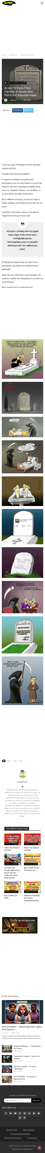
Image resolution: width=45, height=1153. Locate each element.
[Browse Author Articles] (22, 773)
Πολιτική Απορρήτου (12, 1138)
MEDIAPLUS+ (28, 1149)
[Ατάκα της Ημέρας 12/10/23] (32, 839)
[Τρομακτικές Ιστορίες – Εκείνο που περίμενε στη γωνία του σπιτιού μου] (7, 1059)
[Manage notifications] (39, 1148)
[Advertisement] (22, 30)
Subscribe (36, 1100)
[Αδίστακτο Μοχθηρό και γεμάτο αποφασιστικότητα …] (32, 887)
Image (9, 83)
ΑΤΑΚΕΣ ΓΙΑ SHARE (19, 83)
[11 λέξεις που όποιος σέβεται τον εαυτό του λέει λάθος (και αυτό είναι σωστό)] (12, 859)
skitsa (20, 760)
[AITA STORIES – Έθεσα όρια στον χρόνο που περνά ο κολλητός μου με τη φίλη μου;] (22, 1012)
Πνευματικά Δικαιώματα (20, 1134)
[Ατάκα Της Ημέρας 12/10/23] (12, 839)
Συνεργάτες (32, 1138)
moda (14, 760)
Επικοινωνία (11, 1130)
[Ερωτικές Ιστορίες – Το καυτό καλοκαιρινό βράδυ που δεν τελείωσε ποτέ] (7, 1069)
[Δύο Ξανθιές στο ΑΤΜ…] (12, 887)
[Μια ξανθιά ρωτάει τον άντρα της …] (32, 859)
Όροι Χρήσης (29, 1130)
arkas (8, 760)
